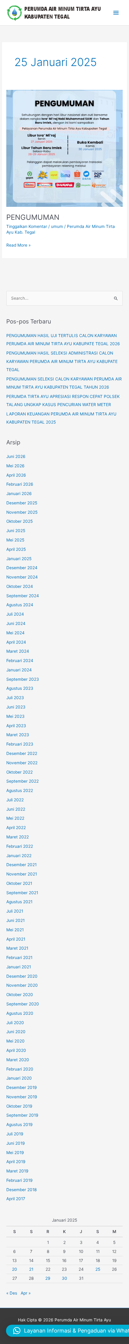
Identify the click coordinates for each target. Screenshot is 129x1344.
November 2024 (22, 577)
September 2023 (22, 679)
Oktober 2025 (19, 521)
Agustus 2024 (19, 604)
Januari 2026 (19, 493)
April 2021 (15, 939)
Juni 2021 (15, 920)
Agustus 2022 (19, 790)
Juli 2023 (15, 697)
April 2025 (16, 549)
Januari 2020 (19, 1078)
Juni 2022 (15, 809)
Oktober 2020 (19, 994)
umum (57, 226)
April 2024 (16, 642)
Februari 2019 (19, 1180)
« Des (11, 1293)
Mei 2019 (15, 1152)
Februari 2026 (19, 484)
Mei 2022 (15, 818)
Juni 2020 (16, 1031)
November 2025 (22, 512)
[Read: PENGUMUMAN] (64, 147)
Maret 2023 (17, 734)
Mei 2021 (15, 929)
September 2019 (22, 1115)
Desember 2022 (21, 753)
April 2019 (16, 1161)
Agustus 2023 (19, 688)
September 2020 (22, 1004)
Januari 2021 (18, 966)
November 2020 (22, 985)
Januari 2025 (19, 558)
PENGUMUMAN (32, 217)
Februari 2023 (19, 744)
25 (97, 1269)
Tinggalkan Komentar (26, 226)
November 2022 (22, 762)
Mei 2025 (15, 540)
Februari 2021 (19, 957)
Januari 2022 (19, 855)
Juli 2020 (15, 1022)
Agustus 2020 (19, 1013)
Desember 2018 (21, 1189)
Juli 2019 (14, 1133)
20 (14, 1269)
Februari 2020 (19, 1069)
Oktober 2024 (19, 586)
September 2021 (22, 892)
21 (31, 1269)
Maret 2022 (17, 836)
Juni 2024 (16, 623)
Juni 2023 (16, 707)
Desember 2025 (21, 502)
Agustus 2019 (19, 1124)
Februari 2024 (19, 660)
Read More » (18, 245)
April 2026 (16, 475)
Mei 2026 (15, 465)
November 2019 (21, 1096)
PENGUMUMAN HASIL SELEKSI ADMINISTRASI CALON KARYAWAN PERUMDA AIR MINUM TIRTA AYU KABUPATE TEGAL (62, 361)
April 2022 (16, 827)
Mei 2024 (15, 632)
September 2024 (22, 595)
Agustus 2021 (19, 901)
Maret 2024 (17, 651)
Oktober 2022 (19, 772)
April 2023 (16, 725)
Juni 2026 (16, 456)
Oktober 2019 (19, 1106)
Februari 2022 (19, 846)
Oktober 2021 (19, 883)
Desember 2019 (21, 1087)
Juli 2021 (14, 911)
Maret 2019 (17, 1171)
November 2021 (21, 874)
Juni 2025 (15, 530)
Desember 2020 (22, 976)
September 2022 (22, 781)
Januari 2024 (19, 669)
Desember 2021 (21, 864)
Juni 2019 (15, 1143)
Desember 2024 (22, 567)
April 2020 (16, 1050)
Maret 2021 (17, 948)
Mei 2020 (15, 1041)
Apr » (26, 1293)
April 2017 (15, 1198)
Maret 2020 (17, 1059)
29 (47, 1278)
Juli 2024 (15, 614)
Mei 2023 (15, 716)
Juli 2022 (15, 799)
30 (64, 1278)
